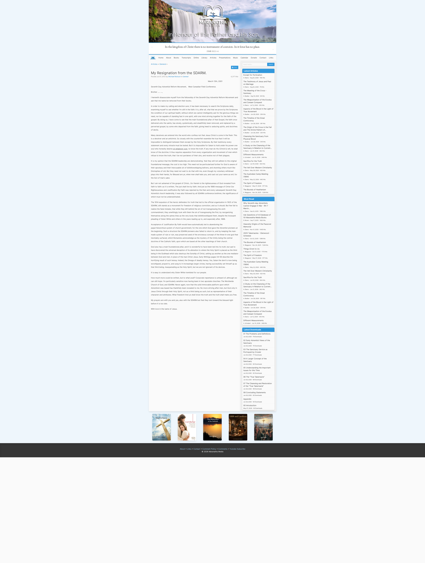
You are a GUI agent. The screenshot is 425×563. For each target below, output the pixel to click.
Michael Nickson (174, 76)
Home (160, 58)
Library (204, 58)
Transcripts (186, 58)
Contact (263, 58)
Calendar (244, 58)
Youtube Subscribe (237, 449)
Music (235, 58)
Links (271, 58)
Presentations (224, 58)
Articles (213, 58)
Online (196, 58)
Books (176, 58)
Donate (254, 58)
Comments (222, 449)
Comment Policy (209, 449)
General (162, 64)
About (168, 58)
